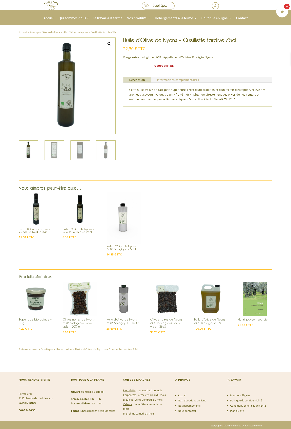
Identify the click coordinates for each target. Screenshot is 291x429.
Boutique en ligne (214, 18)
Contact (242, 18)
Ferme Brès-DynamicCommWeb (245, 425)
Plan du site (237, 411)
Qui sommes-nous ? (73, 18)
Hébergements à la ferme (174, 18)
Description (137, 80)
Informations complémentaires (178, 80)
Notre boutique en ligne (192, 400)
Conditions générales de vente (248, 405)
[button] (109, 43)
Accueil (49, 18)
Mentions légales (240, 395)
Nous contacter (187, 411)
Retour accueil (28, 349)
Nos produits (136, 18)
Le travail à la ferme (107, 18)
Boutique (160, 5)
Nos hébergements (189, 405)
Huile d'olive (50, 32)
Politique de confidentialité (246, 400)
